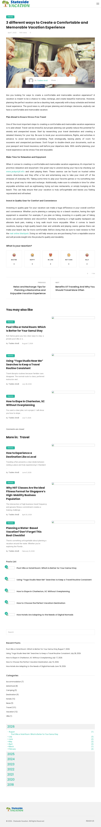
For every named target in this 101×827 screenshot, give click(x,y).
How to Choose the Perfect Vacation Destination (41, 603)
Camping (10, 690)
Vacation (10, 712)
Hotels (8, 699)
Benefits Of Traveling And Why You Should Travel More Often (75, 288)
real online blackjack (19, 233)
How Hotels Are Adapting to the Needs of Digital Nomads (45, 614)
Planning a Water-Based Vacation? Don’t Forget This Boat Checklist (24, 531)
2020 (11, 779)
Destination (11, 694)
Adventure (10, 686)
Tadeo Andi (42, 80)
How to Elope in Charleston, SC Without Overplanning (25, 403)
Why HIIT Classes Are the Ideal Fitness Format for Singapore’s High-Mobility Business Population (25, 493)
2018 (10, 785)
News (8, 703)
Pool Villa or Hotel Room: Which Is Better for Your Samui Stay (26, 328)
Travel (10, 17)
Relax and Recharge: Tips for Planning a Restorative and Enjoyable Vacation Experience (28, 290)
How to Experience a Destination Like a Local (21, 454)
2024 (11, 759)
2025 (11, 754)
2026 (11, 727)
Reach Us (90, 821)
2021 (10, 774)
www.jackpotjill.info (15, 171)
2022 (10, 769)
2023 (10, 764)
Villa (7, 716)
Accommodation (13, 681)
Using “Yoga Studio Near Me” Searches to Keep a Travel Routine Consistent (24, 364)
